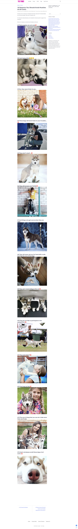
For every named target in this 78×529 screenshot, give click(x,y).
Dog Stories (46, 1)
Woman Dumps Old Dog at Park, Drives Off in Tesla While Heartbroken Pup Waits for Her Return (54, 24)
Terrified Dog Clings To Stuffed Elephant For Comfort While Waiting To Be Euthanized (54, 27)
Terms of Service (51, 38)
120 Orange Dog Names (24, 507)
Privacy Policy (50, 37)
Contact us (50, 36)
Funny (34, 1)
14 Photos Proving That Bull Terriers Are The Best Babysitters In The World (40, 509)
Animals (29, 1)
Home (18, 5)
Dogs (41, 1)
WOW (38, 1)
